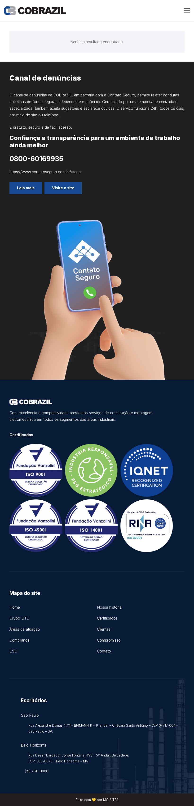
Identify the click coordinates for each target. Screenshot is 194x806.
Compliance (19, 640)
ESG (13, 651)
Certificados (107, 618)
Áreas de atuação (24, 629)
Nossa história (109, 607)
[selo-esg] (91, 470)
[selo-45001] (35, 525)
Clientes (103, 629)
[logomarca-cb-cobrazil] (35, 10)
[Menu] (187, 11)
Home (14, 607)
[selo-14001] (91, 525)
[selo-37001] (146, 525)
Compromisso (109, 640)
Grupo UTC (19, 618)
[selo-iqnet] (146, 470)
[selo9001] (35, 470)
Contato (104, 651)
